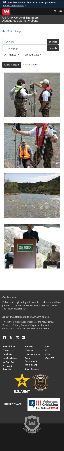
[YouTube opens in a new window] (17, 337)
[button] (15, 5)
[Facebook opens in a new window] (4, 337)
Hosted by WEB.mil (12, 403)
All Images (10, 54)
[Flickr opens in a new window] (23, 337)
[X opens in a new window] (11, 337)
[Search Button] (54, 11)
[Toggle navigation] (59, 11)
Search (53, 41)
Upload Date (32, 54)
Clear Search (11, 65)
